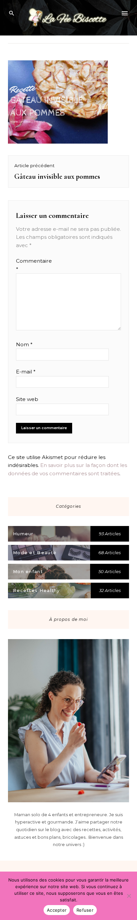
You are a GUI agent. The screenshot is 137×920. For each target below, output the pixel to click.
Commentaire (29, 265)
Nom (24, 344)
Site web (27, 399)
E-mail (26, 371)
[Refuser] (128, 895)
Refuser (84, 910)
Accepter (57, 910)
